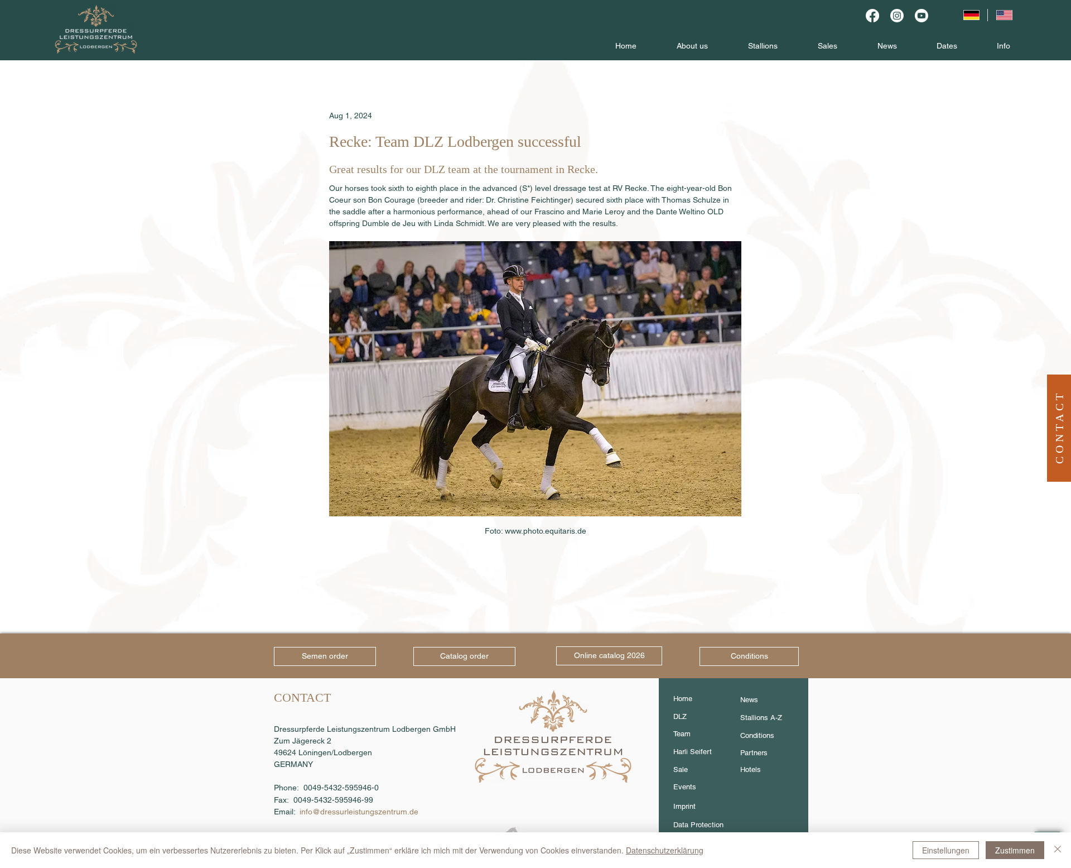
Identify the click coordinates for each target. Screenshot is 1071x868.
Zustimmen (1015, 850)
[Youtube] (921, 15)
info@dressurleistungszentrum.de (359, 811)
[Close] (1057, 850)
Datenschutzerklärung (664, 850)
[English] (1004, 15)
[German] (970, 15)
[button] (1059, 427)
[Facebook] (872, 15)
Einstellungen (945, 850)
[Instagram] (897, 15)
